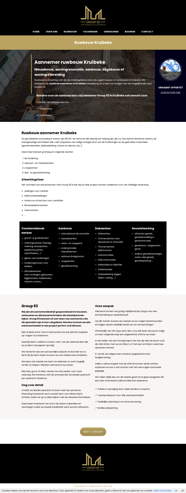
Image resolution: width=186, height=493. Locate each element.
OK (176, 490)
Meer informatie (162, 490)
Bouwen (130, 31)
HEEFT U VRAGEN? (93, 431)
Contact (147, 31)
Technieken (90, 31)
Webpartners (95, 486)
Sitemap (108, 486)
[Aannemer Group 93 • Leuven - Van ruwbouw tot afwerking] (93, 15)
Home (36, 31)
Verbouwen (111, 31)
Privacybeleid (80, 486)
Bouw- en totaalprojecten (54, 102)
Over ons (52, 31)
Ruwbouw (70, 31)
